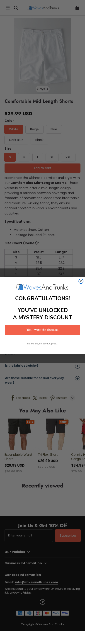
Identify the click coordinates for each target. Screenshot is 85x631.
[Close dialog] (81, 281)
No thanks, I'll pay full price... (42, 343)
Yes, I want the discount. (43, 330)
